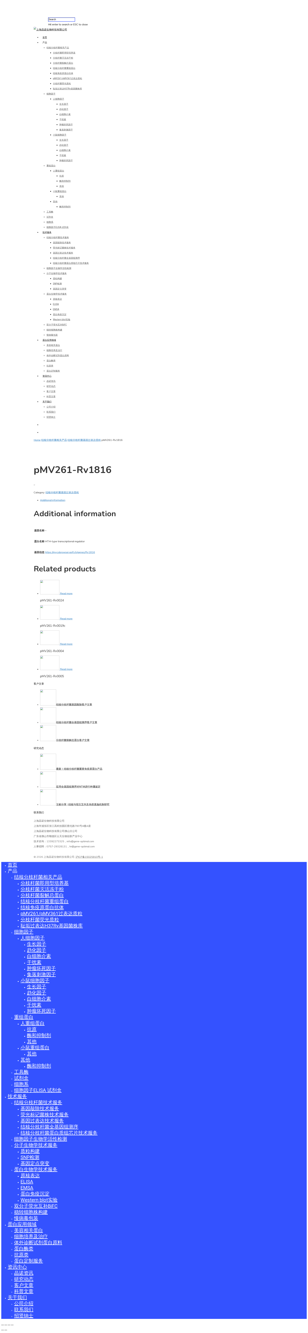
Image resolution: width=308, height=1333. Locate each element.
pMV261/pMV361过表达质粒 (67, 78)
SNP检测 (57, 283)
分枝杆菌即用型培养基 (64, 52)
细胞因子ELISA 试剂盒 (58, 227)
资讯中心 (47, 376)
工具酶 (50, 212)
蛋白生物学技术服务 (57, 294)
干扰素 (62, 119)
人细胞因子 (58, 99)
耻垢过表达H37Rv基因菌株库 (67, 88)
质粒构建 (57, 278)
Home (37, 440)
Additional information (52, 500)
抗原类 (50, 365)
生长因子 (63, 104)
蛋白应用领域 (49, 340)
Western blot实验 (61, 319)
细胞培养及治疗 (54, 350)
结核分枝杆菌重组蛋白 (64, 68)
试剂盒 (50, 217)
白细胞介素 (65, 114)
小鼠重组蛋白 (59, 191)
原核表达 (57, 299)
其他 (61, 186)
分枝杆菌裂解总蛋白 (63, 63)
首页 (45, 37)
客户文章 (51, 391)
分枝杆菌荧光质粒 (62, 83)
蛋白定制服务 (53, 371)
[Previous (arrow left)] (2, 1330)
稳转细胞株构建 (54, 330)
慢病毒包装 (52, 335)
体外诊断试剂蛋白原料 (58, 355)
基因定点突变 (59, 288)
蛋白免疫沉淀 (59, 314)
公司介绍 (51, 406)
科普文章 (51, 396)
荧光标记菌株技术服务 (64, 247)
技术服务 (47, 232)
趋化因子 (63, 109)
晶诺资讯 (51, 381)
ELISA (56, 304)
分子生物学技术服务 (57, 273)
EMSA (56, 309)
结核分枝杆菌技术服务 (58, 237)
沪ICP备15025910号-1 (89, 856)
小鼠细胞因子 (59, 135)
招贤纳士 (51, 417)
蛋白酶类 (51, 360)
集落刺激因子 (66, 129)
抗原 (61, 176)
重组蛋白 (51, 165)
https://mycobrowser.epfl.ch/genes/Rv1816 (70, 552)
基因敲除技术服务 (62, 242)
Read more (66, 593)
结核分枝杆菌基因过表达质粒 (84, 440)
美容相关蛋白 (53, 345)
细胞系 (50, 222)
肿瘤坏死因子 (66, 124)
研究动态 (51, 386)
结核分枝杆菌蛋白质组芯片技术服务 (71, 263)
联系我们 (51, 412)
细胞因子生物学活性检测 (59, 268)
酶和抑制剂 (65, 181)
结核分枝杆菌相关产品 (58, 47)
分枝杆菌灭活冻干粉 (63, 58)
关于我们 (47, 401)
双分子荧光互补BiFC (57, 324)
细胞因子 (51, 94)
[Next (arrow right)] (5, 1330)
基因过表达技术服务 (63, 253)
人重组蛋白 (58, 170)
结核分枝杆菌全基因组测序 (66, 258)
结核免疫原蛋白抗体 (63, 73)
